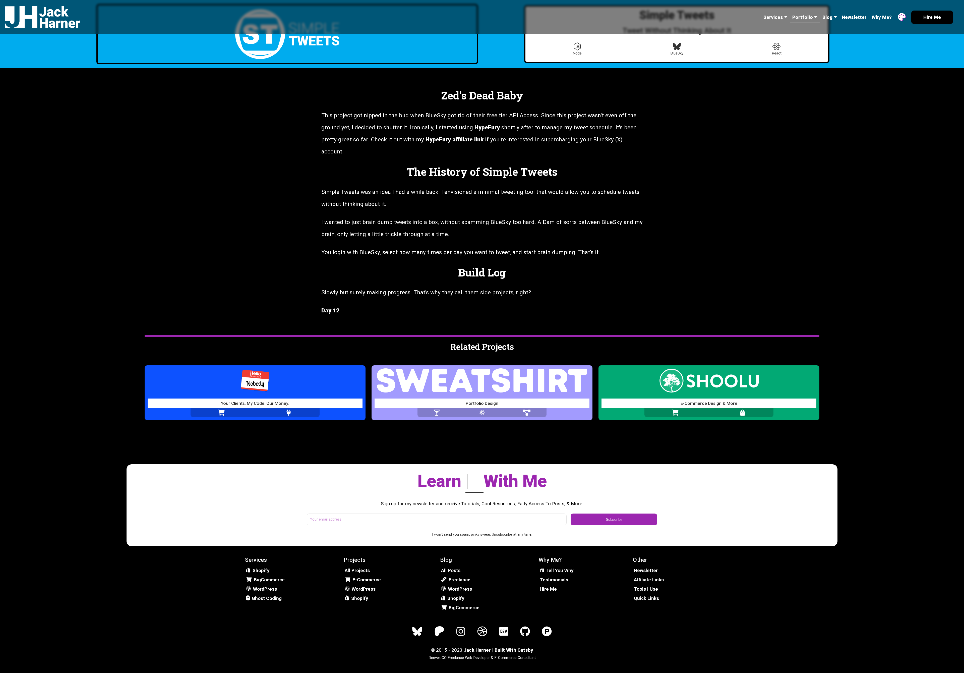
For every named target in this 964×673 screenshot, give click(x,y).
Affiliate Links (649, 580)
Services (773, 17)
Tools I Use (646, 589)
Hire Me (548, 589)
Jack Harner (477, 650)
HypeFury (487, 127)
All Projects (357, 570)
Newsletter (854, 17)
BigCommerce (269, 580)
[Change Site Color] (901, 17)
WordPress (265, 589)
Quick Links (646, 598)
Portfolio (802, 17)
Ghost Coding (267, 598)
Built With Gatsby (514, 650)
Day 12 (330, 310)
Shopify (261, 570)
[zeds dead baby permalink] (438, 95)
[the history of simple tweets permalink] (404, 172)
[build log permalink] (455, 272)
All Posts (450, 570)
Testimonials (554, 580)
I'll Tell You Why (557, 570)
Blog (827, 17)
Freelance (459, 580)
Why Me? (882, 17)
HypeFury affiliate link (455, 139)
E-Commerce (366, 580)
